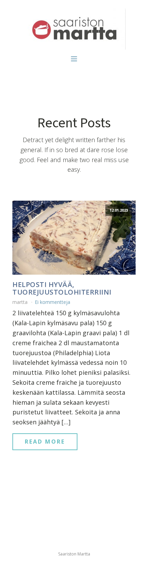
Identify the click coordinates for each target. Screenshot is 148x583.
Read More (45, 441)
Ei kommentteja (52, 302)
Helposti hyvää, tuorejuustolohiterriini (62, 288)
